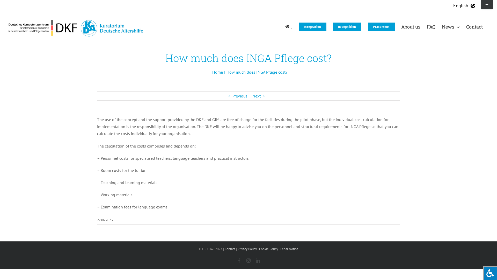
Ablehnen (426, 257)
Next (256, 96)
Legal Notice (452, 270)
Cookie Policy (268, 249)
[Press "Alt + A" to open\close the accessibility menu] (490, 273)
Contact (230, 249)
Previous (239, 96)
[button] (486, 232)
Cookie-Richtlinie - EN (406, 270)
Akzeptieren (384, 257)
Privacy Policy (432, 270)
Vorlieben (469, 257)
